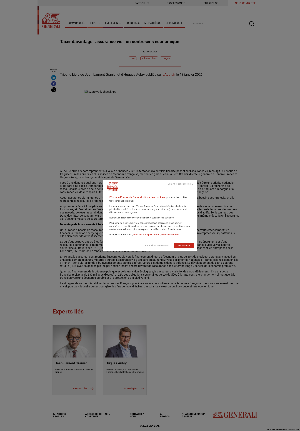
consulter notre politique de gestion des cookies (156, 234)
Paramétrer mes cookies (157, 245)
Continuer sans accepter (179, 184)
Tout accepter (184, 245)
